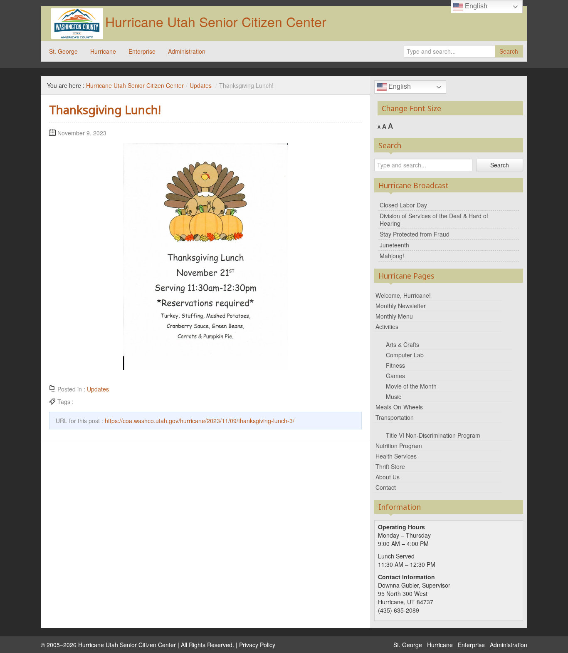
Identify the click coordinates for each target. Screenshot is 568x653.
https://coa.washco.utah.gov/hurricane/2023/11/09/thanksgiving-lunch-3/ (199, 420)
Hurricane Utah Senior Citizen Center (215, 21)
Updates (201, 85)
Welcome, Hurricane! (403, 295)
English (399, 86)
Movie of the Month (411, 386)
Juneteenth (394, 245)
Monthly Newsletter (400, 306)
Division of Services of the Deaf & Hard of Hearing (434, 219)
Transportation (394, 417)
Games (395, 375)
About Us (387, 477)
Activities (386, 326)
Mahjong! (392, 256)
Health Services (396, 456)
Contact (385, 487)
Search (508, 51)
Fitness (395, 365)
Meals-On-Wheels (399, 407)
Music (393, 396)
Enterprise (142, 51)
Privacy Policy (257, 645)
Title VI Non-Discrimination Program (433, 435)
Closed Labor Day (403, 205)
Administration (186, 51)
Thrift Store (390, 466)
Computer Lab (405, 355)
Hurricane (103, 51)
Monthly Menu (394, 316)
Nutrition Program (398, 445)
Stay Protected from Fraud (414, 234)
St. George (63, 51)
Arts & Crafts (402, 344)
